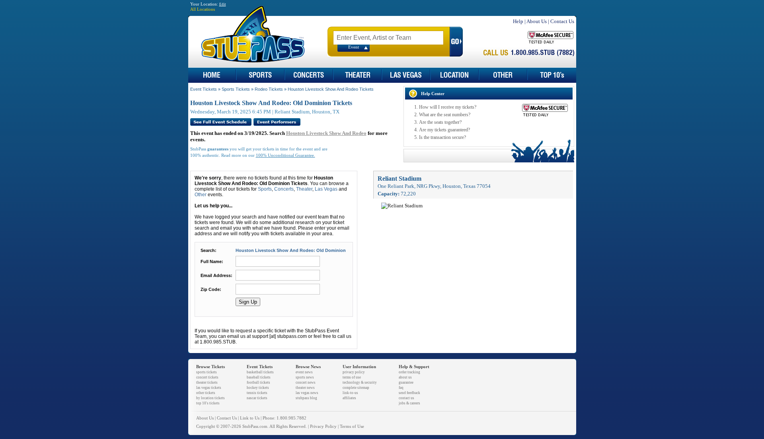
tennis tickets (257, 393)
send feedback (409, 393)
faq (401, 388)
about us (405, 377)
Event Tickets (203, 89)
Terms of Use (352, 426)
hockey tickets (258, 388)
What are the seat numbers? (444, 114)
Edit (222, 4)
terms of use (352, 377)
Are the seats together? (440, 122)
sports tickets (206, 372)
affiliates (349, 398)
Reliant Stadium (399, 178)
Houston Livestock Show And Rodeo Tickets (331, 89)
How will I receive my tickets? (447, 107)
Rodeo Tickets (269, 89)
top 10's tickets (208, 403)
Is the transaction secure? (442, 137)
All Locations (202, 9)
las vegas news (307, 393)
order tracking (409, 372)
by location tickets (210, 398)
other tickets (205, 393)
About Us (536, 21)
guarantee (406, 382)
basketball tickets (260, 372)
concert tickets (207, 377)
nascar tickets (257, 398)
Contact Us (562, 21)
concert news (306, 382)
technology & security (360, 382)
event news (304, 372)
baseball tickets (259, 377)
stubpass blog (306, 398)
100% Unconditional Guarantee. (285, 155)
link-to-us (350, 393)
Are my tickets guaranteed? (444, 130)
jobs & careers (409, 403)
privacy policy (354, 372)
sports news (305, 377)
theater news (305, 388)
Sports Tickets (236, 89)
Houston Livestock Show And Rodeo (326, 133)
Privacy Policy (323, 426)
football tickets (258, 382)
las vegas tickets (208, 388)
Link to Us (249, 418)
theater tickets (207, 382)
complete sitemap (356, 388)
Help (518, 21)
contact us (406, 398)
